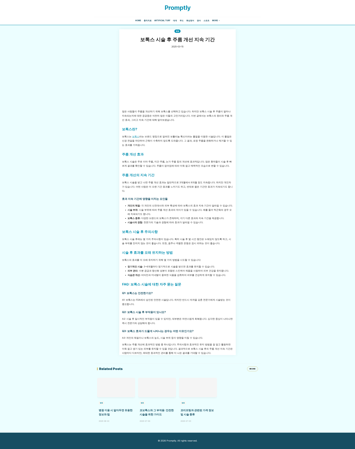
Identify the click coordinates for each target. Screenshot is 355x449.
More (216, 20)
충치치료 (148, 20)
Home (138, 20)
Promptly (178, 7)
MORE (252, 369)
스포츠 (206, 20)
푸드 (182, 20)
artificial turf (162, 20)
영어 (199, 20)
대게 (175, 20)
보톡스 (135, 136)
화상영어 (190, 20)
